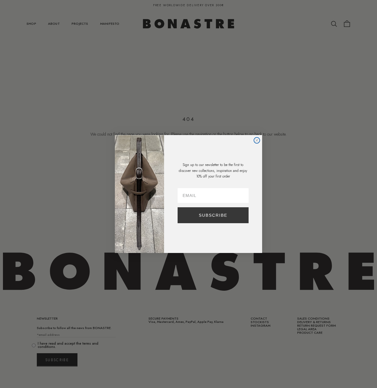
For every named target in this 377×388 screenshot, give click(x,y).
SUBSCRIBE (213, 215)
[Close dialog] (257, 140)
